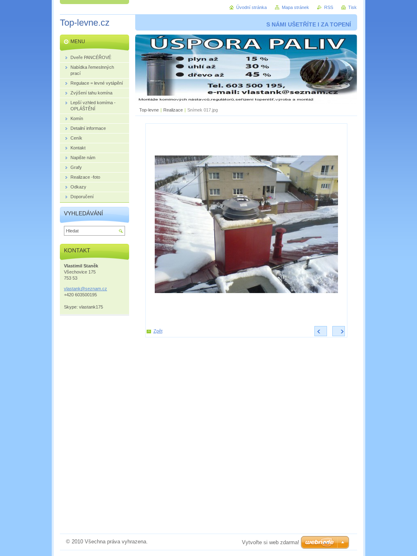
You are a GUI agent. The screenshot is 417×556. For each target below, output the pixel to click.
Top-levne (149, 109)
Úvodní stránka (251, 7)
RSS (328, 7)
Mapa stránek (295, 7)
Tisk (352, 7)
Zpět (158, 330)
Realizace (173, 109)
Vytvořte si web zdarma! (270, 542)
